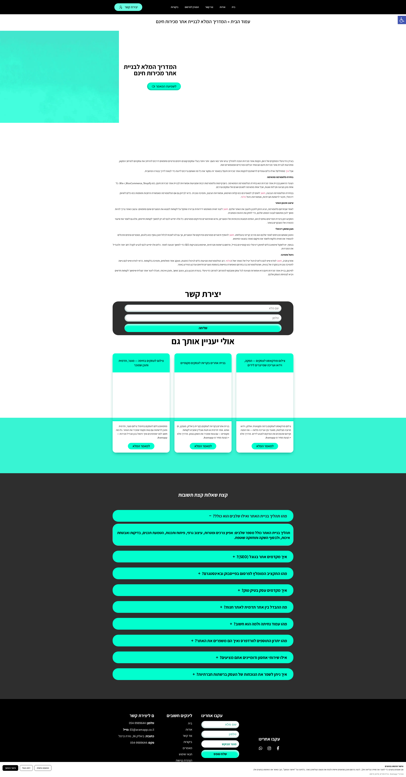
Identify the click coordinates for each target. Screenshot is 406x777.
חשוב (262, 193)
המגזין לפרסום (192, 7)
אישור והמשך (10, 768)
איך (287, 171)
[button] (402, 20)
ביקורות (174, 7)
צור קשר (209, 7)
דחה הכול (26, 768)
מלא (244, 197)
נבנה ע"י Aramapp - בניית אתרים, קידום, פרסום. (386, 774)
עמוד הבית (240, 21)
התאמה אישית (43, 768)
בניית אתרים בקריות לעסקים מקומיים (203, 363)
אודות (222, 7)
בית (233, 7)
